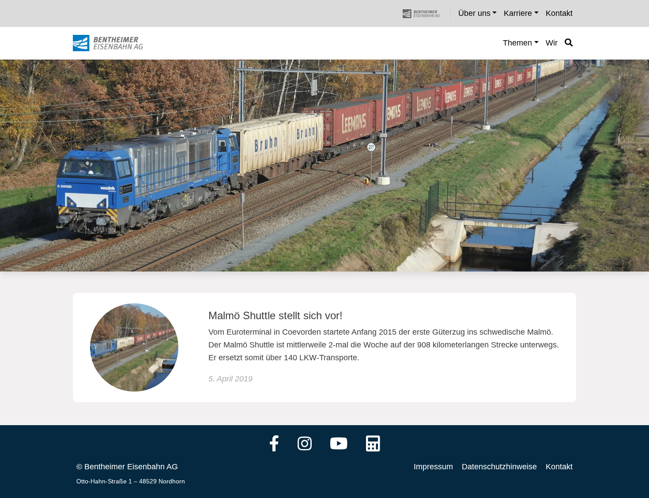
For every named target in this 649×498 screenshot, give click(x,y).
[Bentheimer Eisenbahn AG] (426, 13)
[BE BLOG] (116, 43)
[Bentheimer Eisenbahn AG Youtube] (339, 444)
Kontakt (559, 466)
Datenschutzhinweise (499, 466)
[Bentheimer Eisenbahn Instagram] (305, 444)
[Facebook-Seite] (274, 444)
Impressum (433, 466)
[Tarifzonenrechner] (373, 444)
